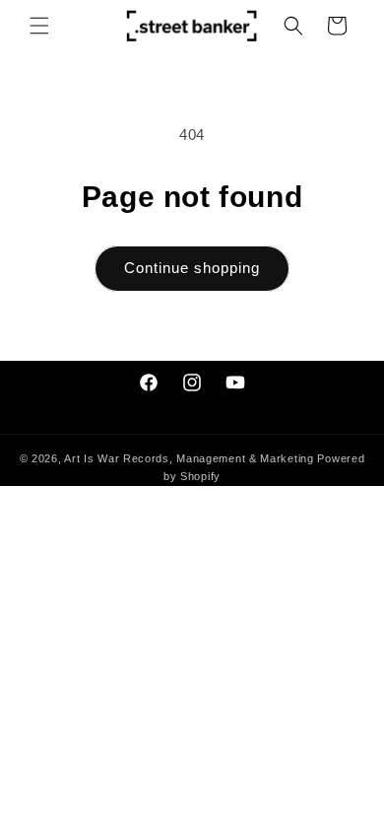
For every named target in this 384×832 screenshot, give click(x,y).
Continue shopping (192, 267)
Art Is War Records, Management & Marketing (190, 458)
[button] (39, 25)
